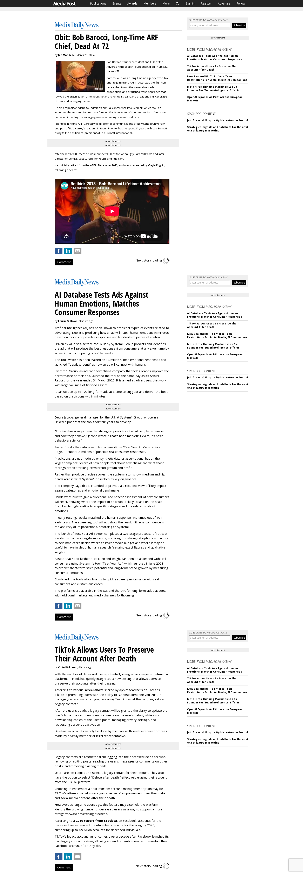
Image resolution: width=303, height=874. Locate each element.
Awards (132, 3)
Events (116, 3)
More (166, 3)
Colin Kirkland (67, 667)
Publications (98, 3)
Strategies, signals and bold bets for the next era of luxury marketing (217, 128)
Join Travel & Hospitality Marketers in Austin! (217, 120)
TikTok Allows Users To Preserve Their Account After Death (212, 67)
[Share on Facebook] (58, 251)
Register (206, 3)
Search (177, 3)
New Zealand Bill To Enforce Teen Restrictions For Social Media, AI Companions (217, 78)
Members (149, 3)
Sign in (190, 3)
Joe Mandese (66, 55)
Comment (63, 262)
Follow (240, 3)
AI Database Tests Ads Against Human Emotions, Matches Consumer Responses (214, 57)
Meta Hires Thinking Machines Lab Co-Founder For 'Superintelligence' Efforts (213, 88)
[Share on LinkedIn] (68, 251)
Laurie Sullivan (68, 321)
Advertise (224, 3)
